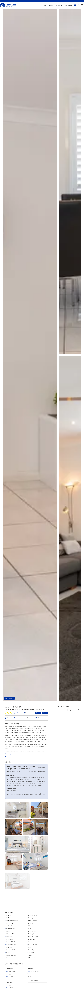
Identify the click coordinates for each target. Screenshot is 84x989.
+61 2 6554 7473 (73, 1)
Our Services (68, 5)
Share (45, 712)
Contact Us (59, 5)
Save (38, 712)
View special (41, 767)
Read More (10, 755)
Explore (51, 5)
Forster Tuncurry (6, 1)
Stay (45, 5)
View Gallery (10, 698)
